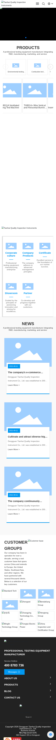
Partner (28, 293)
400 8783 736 (14, 665)
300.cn (29, 736)
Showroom (11, 293)
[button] (25, 37)
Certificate (45, 253)
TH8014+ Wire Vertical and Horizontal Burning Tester (33, 107)
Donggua (35, 736)
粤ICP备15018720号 (28, 734)
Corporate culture (11, 254)
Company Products (28, 254)
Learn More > (14, 385)
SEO (17, 736)
